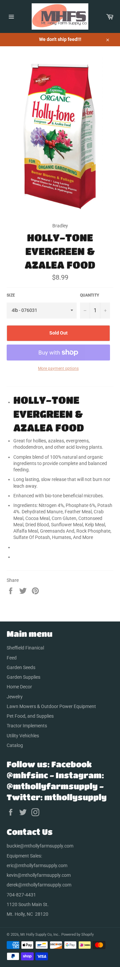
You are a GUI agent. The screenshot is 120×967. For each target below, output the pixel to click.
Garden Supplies (23, 677)
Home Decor (19, 686)
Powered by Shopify (77, 934)
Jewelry (15, 696)
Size (11, 295)
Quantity (89, 295)
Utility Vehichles (23, 735)
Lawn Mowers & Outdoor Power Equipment (51, 706)
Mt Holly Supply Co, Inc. (39, 934)
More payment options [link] (58, 368)
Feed (12, 657)
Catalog (15, 745)
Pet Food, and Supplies (30, 716)
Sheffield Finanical (25, 647)
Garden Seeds (21, 667)
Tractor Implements (27, 725)
